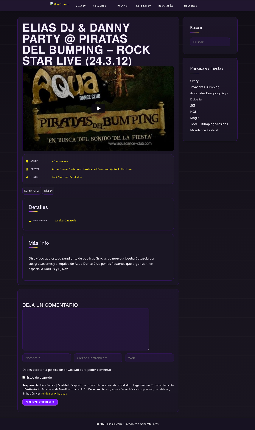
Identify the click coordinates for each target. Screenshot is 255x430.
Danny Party (31, 190)
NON (194, 111)
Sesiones (99, 5)
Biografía (165, 5)
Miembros (190, 5)
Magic (194, 118)
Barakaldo (75, 177)
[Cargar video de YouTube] (98, 108)
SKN (193, 105)
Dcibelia (196, 99)
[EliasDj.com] (60, 5)
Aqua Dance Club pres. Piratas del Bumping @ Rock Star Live (92, 169)
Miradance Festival (204, 130)
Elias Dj (48, 190)
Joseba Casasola (65, 220)
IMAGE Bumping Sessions (209, 124)
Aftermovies (60, 161)
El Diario (143, 5)
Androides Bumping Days (209, 93)
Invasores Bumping (204, 87)
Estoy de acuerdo (39, 377)
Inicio (81, 5)
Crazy (194, 81)
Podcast (123, 5)
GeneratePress (149, 424)
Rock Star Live (60, 177)
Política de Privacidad (54, 393)
